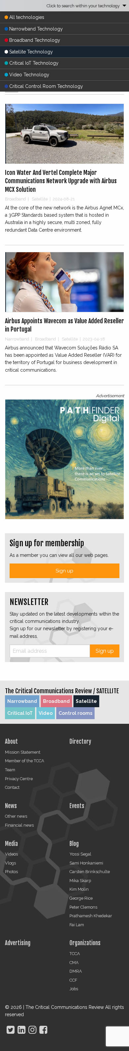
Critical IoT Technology (34, 63)
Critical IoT (20, 713)
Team (10, 769)
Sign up (64, 571)
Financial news (19, 825)
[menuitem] (64, 5)
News (11, 805)
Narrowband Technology (36, 29)
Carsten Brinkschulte (89, 871)
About (11, 741)
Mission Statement (22, 752)
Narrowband (22, 701)
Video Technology (29, 74)
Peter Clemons (83, 907)
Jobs (73, 988)
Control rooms (75, 713)
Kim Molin (79, 889)
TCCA (74, 953)
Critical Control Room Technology (46, 86)
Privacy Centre (19, 778)
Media (11, 843)
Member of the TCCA (24, 760)
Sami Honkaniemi (86, 863)
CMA (74, 962)
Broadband (56, 701)
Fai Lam (76, 924)
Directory (80, 741)
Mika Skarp (80, 880)
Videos (11, 854)
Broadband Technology (34, 40)
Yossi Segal (80, 854)
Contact (12, 787)
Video (46, 713)
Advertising (17, 942)
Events (76, 805)
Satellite (86, 701)
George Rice (81, 898)
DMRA (75, 971)
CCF (73, 980)
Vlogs (10, 863)
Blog (74, 843)
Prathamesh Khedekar (90, 915)
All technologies (26, 17)
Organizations (85, 942)
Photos (11, 871)
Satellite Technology (31, 51)
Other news (16, 816)
